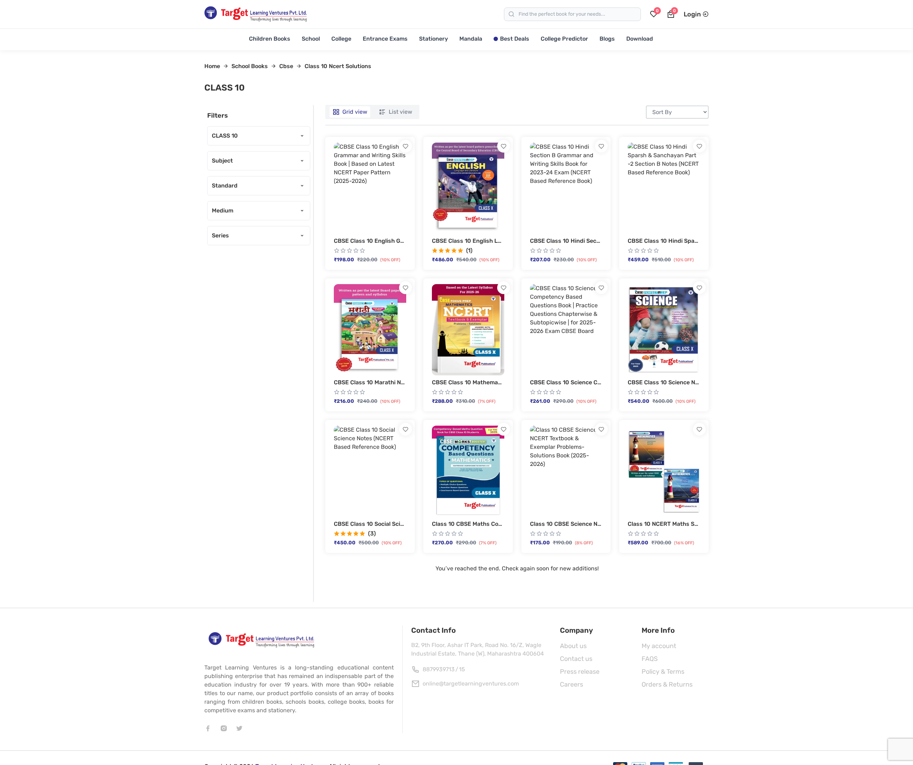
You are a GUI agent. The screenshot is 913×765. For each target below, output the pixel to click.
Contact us (576, 659)
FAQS (650, 659)
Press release (580, 672)
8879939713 (439, 669)
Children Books (269, 38)
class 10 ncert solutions (338, 66)
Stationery (433, 38)
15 (462, 669)
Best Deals (514, 38)
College (341, 38)
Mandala (470, 38)
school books (249, 66)
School (311, 38)
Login (692, 14)
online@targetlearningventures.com (471, 683)
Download (639, 38)
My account (659, 646)
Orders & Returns (667, 684)
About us (573, 646)
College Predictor (564, 38)
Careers (571, 684)
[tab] (350, 112)
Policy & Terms (663, 672)
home (212, 66)
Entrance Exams (385, 38)
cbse (286, 66)
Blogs (607, 38)
